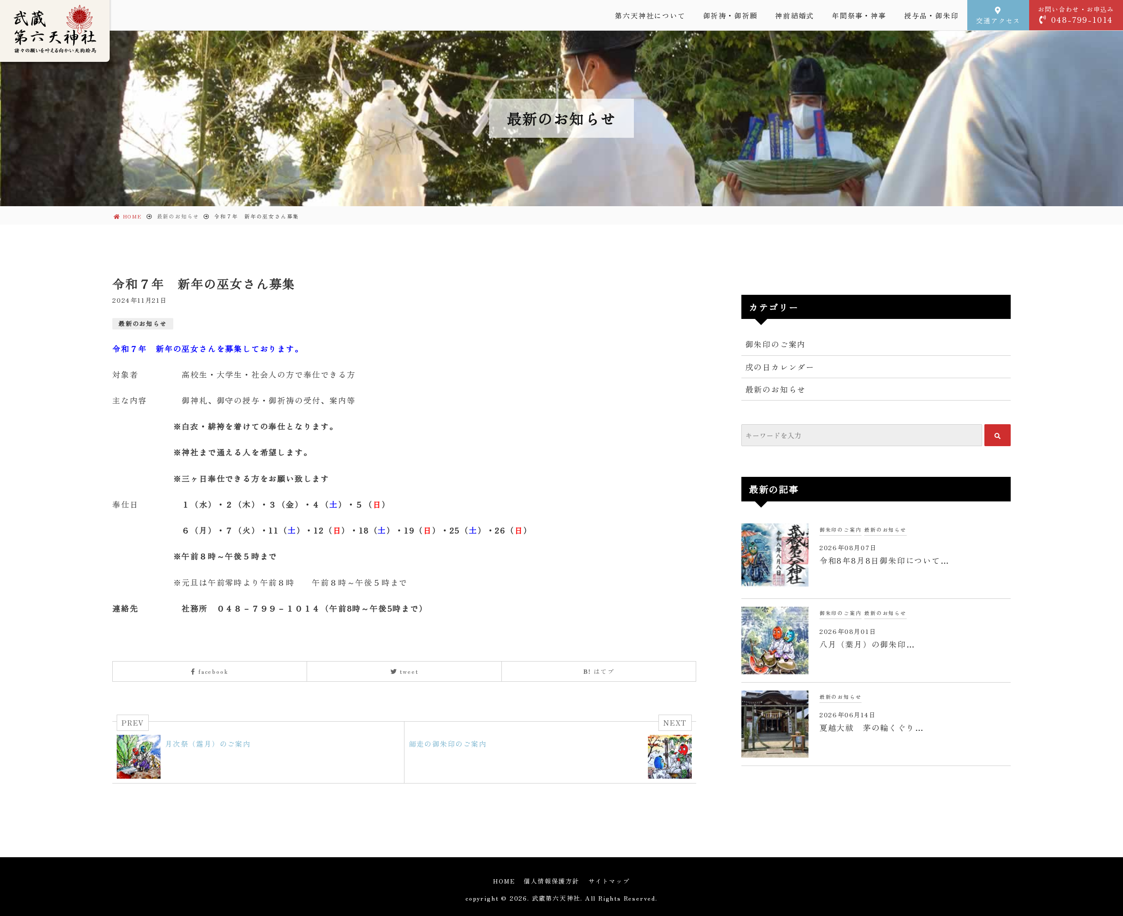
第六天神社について (650, 15)
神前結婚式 (794, 15)
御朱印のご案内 (775, 344)
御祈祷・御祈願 (730, 15)
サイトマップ (609, 881)
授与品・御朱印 (931, 15)
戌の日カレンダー (780, 366)
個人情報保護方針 (551, 881)
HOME (504, 881)
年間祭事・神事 (859, 15)
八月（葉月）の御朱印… (867, 644)
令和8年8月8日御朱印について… (884, 560)
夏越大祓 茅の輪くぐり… (871, 727)
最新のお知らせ (142, 323)
